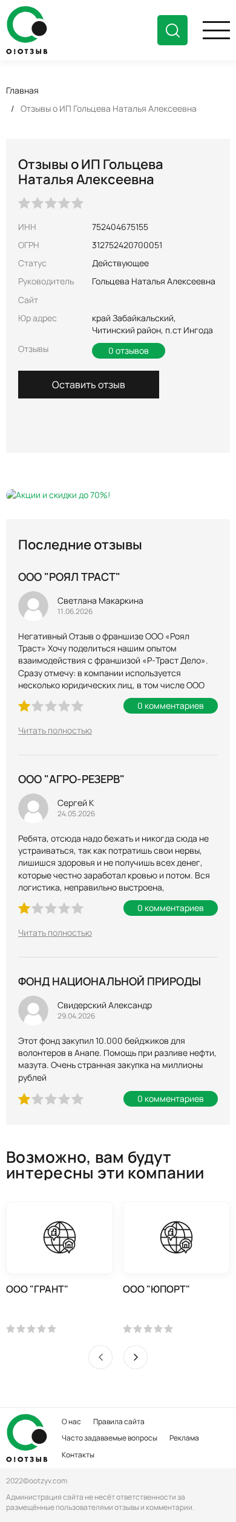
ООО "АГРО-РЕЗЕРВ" (71, 778)
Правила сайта (119, 1421)
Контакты (78, 1455)
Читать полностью (55, 730)
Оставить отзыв (88, 384)
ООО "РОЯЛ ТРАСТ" (69, 576)
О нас (71, 1421)
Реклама (184, 1438)
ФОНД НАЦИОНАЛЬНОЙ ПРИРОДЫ (109, 981)
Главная (22, 90)
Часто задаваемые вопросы (109, 1438)
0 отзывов (128, 350)
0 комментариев (170, 705)
